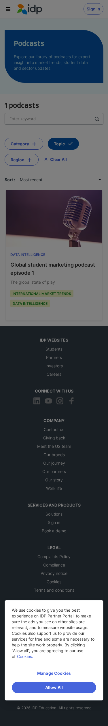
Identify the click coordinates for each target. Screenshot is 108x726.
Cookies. (25, 656)
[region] (54, 650)
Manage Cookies (54, 673)
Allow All (54, 687)
